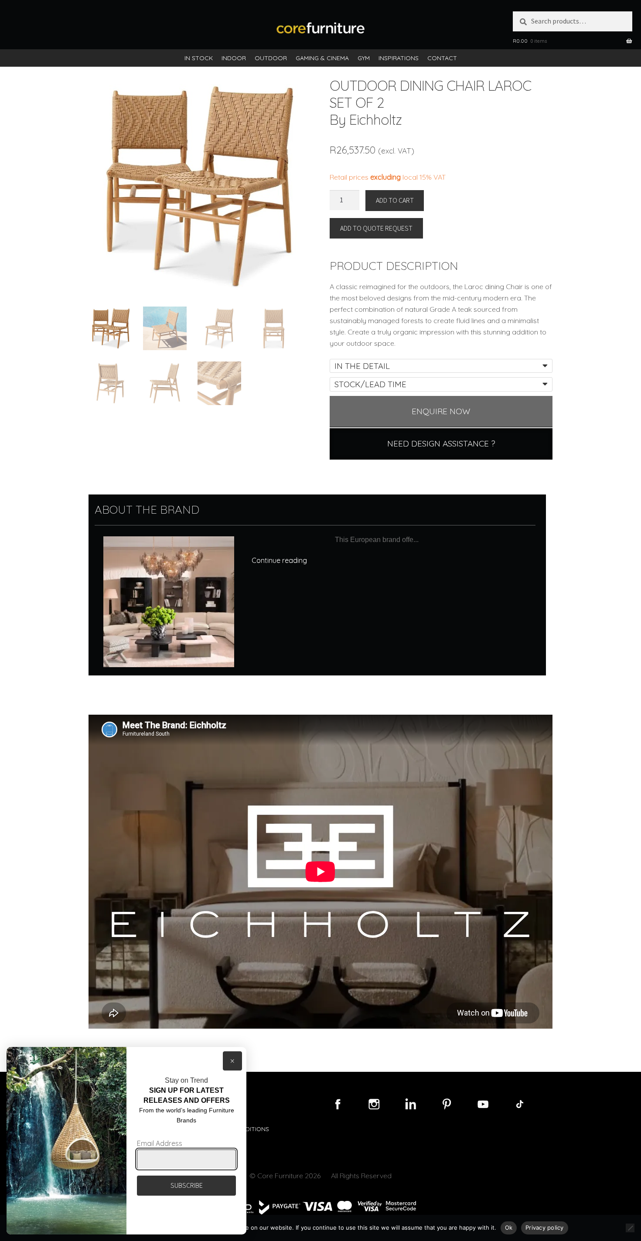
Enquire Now (441, 411)
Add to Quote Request (376, 228)
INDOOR (234, 58)
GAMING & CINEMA (322, 58)
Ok (509, 1227)
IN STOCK (198, 58)
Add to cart (395, 200)
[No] (630, 1228)
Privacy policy (544, 1227)
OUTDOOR (271, 58)
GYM (364, 58)
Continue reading (279, 560)
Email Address (159, 1143)
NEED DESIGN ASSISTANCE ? (441, 443)
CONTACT (442, 58)
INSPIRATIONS (398, 58)
